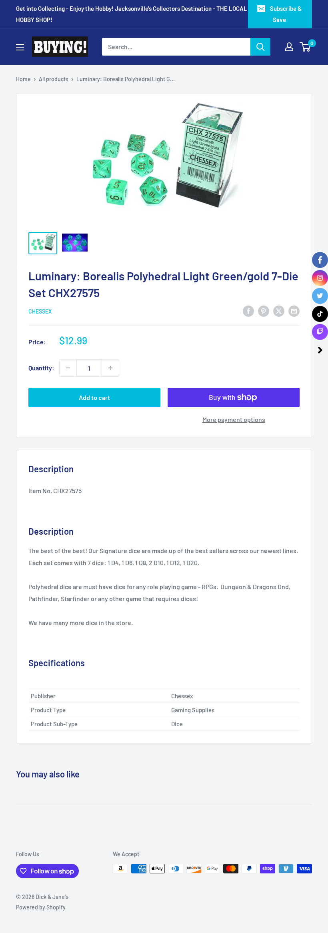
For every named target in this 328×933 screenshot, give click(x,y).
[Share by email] (294, 310)
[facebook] (320, 260)
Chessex (40, 311)
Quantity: (41, 368)
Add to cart (94, 397)
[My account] (289, 46)
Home (23, 79)
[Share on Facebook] (248, 310)
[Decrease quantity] (68, 368)
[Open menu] (20, 47)
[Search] (260, 47)
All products (53, 79)
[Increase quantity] (110, 368)
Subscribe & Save (286, 14)
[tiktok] (320, 314)
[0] (305, 47)
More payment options (233, 419)
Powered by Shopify (41, 907)
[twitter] (320, 296)
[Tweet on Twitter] (278, 310)
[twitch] (320, 332)
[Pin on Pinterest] (263, 310)
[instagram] (320, 278)
